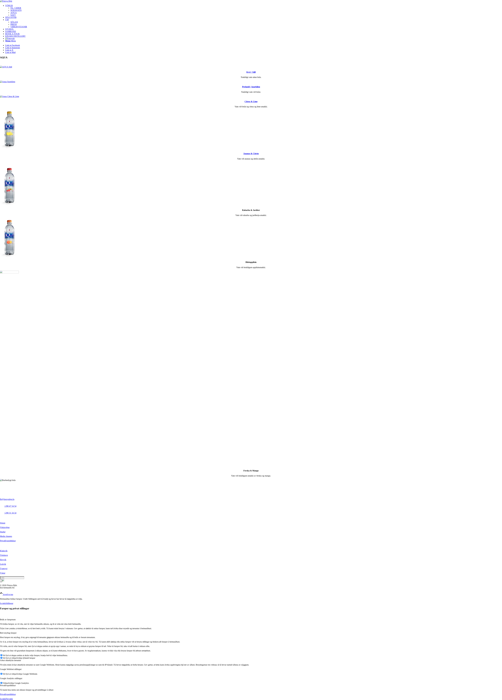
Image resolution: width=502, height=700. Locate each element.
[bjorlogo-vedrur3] (6, 1)
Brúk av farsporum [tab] (8, 619)
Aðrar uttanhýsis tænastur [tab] (10, 660)
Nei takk (9, 699)
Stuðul (2, 532)
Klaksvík (3, 551)
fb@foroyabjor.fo (7, 499)
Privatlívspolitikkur (8, 541)
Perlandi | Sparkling (251, 87)
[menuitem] (253, 10)
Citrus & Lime (251, 101)
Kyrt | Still (251, 72)
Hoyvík (3, 560)
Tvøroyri (3, 568)
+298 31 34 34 (10, 513)
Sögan (2, 523)
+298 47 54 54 (10, 506)
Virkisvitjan (5, 527)
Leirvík (3, 564)
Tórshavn (4, 555)
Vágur (2, 573)
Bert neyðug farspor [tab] (8, 633)
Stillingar (9, 603)
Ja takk (3, 603)
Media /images (6, 536)
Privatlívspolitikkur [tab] (8, 685)
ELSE (17, 588)
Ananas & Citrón (251, 153)
